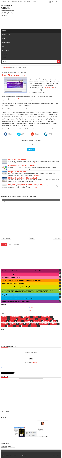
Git (27, 323)
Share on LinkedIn (50, 134)
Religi (3, 38)
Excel (21, 323)
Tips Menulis (22, 319)
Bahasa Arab (37, 321)
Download (4, 1)
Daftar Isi (20, 1)
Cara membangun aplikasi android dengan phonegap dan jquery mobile (21, 280)
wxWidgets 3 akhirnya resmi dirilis (17, 172)
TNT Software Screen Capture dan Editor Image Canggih (22, 178)
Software (24, 72)
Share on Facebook (10, 134)
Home (4, 30)
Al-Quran (27, 321)
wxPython (33, 325)
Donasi (28, 1)
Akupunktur (42, 319)
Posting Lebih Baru (6, 238)
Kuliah (19, 321)
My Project (5, 34)
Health (4, 58)
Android (4, 321)
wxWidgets (32, 319)
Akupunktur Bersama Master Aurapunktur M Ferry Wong (17, 286)
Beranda (32, 238)
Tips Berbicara (45, 316)
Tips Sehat (26, 316)
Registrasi (34, 1)
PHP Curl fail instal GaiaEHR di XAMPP (17, 159)
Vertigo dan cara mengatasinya (10, 295)
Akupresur (4, 323)
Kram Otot (53, 323)
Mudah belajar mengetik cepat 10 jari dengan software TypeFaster (25, 184)
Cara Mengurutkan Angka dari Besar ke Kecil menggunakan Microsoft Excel (22, 270)
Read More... (34, 162)
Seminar (13, 319)
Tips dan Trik (5, 50)
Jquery (34, 323)
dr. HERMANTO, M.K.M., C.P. (6, 6)
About (9, 1)
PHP (17, 325)
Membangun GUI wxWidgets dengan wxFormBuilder (16, 301)
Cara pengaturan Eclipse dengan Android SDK (14, 274)
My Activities (5, 54)
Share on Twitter (23, 134)
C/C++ (50, 319)
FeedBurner (34, 362)
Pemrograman (6, 42)
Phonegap (46, 321)
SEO (54, 321)
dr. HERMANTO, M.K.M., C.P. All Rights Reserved (18, 455)
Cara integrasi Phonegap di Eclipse (11, 277)
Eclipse (11, 321)
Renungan (24, 325)
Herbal (36, 316)
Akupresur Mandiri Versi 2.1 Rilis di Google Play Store (21, 165)
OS (3, 46)
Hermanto (32, 78)
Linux (3, 325)
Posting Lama (57, 238)
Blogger (13, 323)
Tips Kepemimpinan (15, 316)
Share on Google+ (37, 134)
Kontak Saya (14, 1)
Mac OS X (10, 325)
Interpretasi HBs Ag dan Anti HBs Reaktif (13, 283)
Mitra (25, 1)
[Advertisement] (39, 15)
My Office (4, 316)
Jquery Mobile (43, 323)
